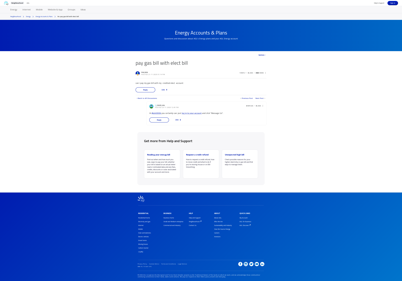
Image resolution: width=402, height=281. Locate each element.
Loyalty (140, 252)
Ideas (83, 9)
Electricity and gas (144, 222)
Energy (13, 9)
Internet (26, 9)
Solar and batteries (144, 233)
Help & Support (379, 3)
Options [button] (261, 55)
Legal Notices (182, 264)
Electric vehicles (143, 237)
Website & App (55, 9)
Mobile (39, 9)
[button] (265, 72)
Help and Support (195, 218)
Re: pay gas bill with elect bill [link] (68, 16)
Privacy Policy (142, 264)
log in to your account (192, 113)
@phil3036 (156, 113)
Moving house (143, 244)
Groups (71, 9)
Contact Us (192, 225)
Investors (217, 237)
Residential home (144, 218)
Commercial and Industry (172, 225)
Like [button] (163, 90)
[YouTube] (257, 264)
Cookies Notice (154, 264)
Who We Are (218, 222)
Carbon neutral (143, 248)
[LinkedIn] (262, 264)
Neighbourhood (17, 3)
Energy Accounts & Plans (44, 16)
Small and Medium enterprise (173, 222)
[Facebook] (240, 264)
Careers (216, 233)
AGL (28, 3)
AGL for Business (245, 222)
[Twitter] (251, 264)
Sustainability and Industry (223, 225)
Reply (145, 90)
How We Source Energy (222, 229)
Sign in (392, 3)
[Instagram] (246, 264)
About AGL (218, 218)
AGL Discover (244, 225)
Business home (169, 218)
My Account (244, 218)
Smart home (142, 240)
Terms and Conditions (168, 264)
